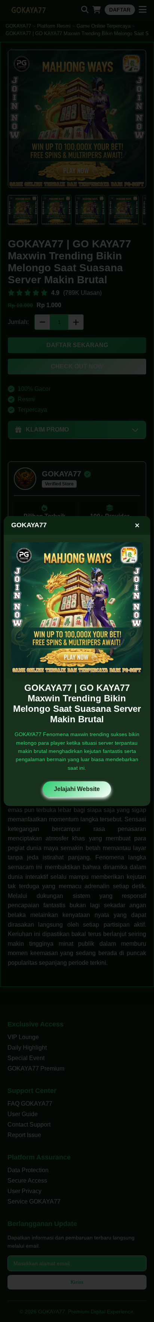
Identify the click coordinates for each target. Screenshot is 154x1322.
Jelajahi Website (77, 789)
